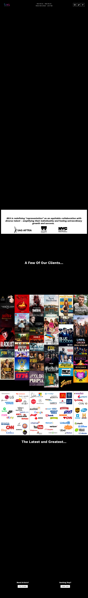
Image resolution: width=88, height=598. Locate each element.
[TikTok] (79, 4)
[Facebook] (82, 4)
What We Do (48, 3)
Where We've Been (41, 5)
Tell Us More (22, 586)
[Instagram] (74, 4)
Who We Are (40, 3)
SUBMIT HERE (65, 586)
